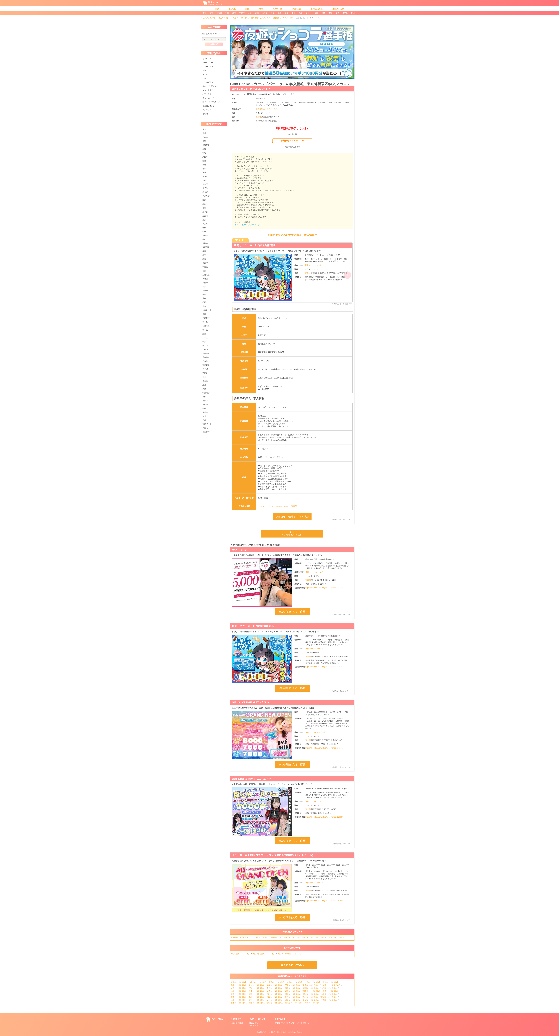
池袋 (204, 133)
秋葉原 (205, 184)
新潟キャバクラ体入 (239, 997)
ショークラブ (207, 90)
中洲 (293, 13)
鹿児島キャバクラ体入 (294, 1003)
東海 (261, 8)
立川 (204, 287)
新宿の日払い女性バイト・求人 (289, 954)
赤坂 (204, 169)
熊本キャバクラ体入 (239, 1003)
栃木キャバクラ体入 (295, 982)
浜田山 (205, 349)
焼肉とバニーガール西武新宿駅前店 (253, 626)
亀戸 (204, 416)
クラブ (205, 70)
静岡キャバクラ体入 (275, 985)
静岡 (272, 13)
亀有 (204, 306)
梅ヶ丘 (205, 330)
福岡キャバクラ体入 (275, 997)
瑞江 (204, 204)
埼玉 (234, 13)
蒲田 (204, 228)
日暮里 (205, 361)
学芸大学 (205, 393)
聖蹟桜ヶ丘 (206, 424)
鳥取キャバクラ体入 (257, 997)
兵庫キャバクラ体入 (275, 988)
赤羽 (204, 255)
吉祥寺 (205, 243)
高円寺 (205, 235)
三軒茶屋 (205, 275)
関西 (247, 8)
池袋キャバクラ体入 (301, 938)
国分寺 (205, 283)
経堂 (204, 334)
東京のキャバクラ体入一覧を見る (292, 533)
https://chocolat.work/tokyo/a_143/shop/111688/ (324, 817)
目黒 (204, 271)
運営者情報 (253, 1023)
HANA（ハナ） (241, 549)
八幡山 (205, 428)
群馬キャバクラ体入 (239, 985)
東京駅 (205, 176)
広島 (300, 13)
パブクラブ (206, 94)
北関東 (232, 8)
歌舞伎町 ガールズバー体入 (266, 109)
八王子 (205, 291)
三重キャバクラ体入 (293, 985)
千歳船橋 (205, 357)
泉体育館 (205, 432)
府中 (204, 298)
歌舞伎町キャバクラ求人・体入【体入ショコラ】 (250, 938)
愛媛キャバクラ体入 (257, 1003)
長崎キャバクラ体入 (329, 997)
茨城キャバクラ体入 (331, 982)
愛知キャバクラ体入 (257, 985)
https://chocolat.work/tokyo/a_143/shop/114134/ (324, 588)
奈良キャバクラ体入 (275, 991)
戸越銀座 (205, 318)
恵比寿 (205, 157)
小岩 (204, 208)
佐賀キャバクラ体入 (311, 1000)
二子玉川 (205, 338)
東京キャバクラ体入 (241, 18)
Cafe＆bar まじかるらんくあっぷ (251, 778)
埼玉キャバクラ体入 (313, 982)
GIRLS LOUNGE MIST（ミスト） (252, 702)
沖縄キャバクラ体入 (313, 1003)
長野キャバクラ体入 (293, 997)
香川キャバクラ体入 (257, 1000)
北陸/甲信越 (338, 8)
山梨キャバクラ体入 (239, 1000)
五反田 (205, 216)
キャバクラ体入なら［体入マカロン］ (216, 18)
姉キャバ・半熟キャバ (211, 102)
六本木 (205, 137)
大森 (204, 389)
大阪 (250, 13)
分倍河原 (205, 326)
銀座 (204, 161)
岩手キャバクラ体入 (293, 991)
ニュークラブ (207, 67)
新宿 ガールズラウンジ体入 (316, 732)
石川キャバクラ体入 (239, 994)
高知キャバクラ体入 (329, 1000)
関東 (217, 8)
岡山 (307, 13)
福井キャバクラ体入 (275, 994)
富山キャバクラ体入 (311, 994)
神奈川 (219, 13)
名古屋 (264, 13)
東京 (204, 13)
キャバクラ (206, 59)
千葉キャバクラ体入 (277, 982)
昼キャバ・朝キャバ (210, 86)
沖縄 (353, 13)
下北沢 (205, 279)
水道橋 (205, 412)
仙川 (204, 342)
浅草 (204, 173)
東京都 (258, 117)
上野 (204, 149)
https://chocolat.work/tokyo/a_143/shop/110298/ (324, 901)
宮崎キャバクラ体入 (275, 1003)
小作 (204, 397)
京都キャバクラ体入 (311, 988)
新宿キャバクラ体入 (337, 938)
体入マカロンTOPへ (292, 965)
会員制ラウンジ (208, 106)
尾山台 (205, 405)
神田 (204, 180)
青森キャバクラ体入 (331, 991)
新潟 (330, 13)
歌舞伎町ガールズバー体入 (283, 18)
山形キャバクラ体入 (329, 988)
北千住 (205, 188)
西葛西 (205, 381)
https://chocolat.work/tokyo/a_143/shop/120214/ (324, 748)
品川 (204, 220)
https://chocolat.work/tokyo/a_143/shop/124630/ (324, 667)
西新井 (205, 373)
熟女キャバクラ (208, 98)
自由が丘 (205, 263)
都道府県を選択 (236, 1023)
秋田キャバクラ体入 (257, 991)
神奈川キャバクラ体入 (258, 982)
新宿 (211, 13)
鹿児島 (345, 13)
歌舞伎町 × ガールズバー (292, 140)
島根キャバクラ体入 (311, 997)
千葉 (227, 13)
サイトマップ (254, 1025)
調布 (204, 294)
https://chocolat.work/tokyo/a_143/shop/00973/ (277, 506)
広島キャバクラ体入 (257, 994)
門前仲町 (205, 196)
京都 (257, 13)
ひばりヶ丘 (206, 310)
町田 (204, 302)
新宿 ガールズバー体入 (314, 268)
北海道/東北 (317, 8)
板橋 (204, 259)
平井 (204, 377)
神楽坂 (205, 401)
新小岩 (205, 212)
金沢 (323, 13)
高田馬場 (205, 247)
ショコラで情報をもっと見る (292, 516)
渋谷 (204, 153)
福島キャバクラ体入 (293, 988)
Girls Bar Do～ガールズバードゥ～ (252, 88)
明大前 (205, 346)
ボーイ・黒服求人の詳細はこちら (248, 225)
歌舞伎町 (205, 145)
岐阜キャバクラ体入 (311, 985)
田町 (204, 420)
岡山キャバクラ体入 (293, 994)
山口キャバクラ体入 (329, 994)
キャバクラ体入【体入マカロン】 (276, 1032)
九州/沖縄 (277, 8)
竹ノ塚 (205, 369)
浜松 (279, 13)
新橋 (204, 165)
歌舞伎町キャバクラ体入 (260, 18)
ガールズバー (207, 63)
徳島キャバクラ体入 (293, 1000)
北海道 (315, 13)
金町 (204, 408)
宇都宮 (242, 13)
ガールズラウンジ (209, 82)
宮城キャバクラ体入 (257, 988)
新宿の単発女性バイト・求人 (264, 954)
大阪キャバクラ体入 (239, 988)
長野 (337, 13)
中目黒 (205, 267)
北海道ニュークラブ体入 (331, 985)
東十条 (205, 322)
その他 (205, 114)
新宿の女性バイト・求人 (241, 954)
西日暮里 (205, 365)
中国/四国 (296, 8)
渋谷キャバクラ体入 (319, 938)
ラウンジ (205, 78)
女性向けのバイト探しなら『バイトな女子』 (292, 1023)
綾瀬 (204, 385)
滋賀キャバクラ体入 (239, 991)
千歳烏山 (205, 353)
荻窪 (204, 239)
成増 (204, 314)
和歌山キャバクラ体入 (312, 991)
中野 (204, 232)
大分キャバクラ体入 (275, 1000)
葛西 (204, 200)
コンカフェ (206, 110)
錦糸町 (205, 192)
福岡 (286, 13)
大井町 (205, 224)
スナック (205, 74)
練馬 (204, 251)
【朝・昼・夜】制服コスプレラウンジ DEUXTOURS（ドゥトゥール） (275, 245)
